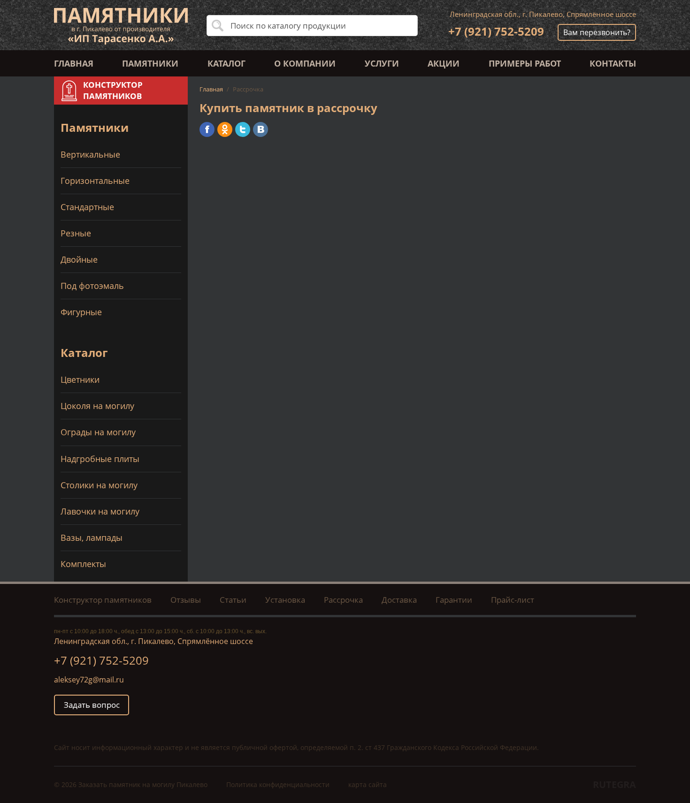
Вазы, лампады (92, 537)
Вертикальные (90, 154)
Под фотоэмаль (92, 285)
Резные (76, 233)
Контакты (613, 63)
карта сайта (367, 784)
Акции (444, 63)
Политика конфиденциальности (278, 784)
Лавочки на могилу (100, 511)
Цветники (80, 379)
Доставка (399, 600)
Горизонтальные (95, 180)
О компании (305, 63)
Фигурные (81, 312)
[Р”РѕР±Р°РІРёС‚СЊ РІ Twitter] (242, 129)
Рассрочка (343, 600)
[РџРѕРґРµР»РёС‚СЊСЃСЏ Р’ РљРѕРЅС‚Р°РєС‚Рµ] (260, 129)
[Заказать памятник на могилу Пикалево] (121, 25)
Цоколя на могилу (97, 405)
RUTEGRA (614, 784)
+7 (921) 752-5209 (496, 31)
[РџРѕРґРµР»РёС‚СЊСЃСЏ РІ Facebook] (207, 129)
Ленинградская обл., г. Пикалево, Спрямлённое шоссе (543, 14)
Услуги (382, 63)
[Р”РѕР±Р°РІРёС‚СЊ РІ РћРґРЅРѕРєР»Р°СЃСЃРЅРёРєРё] (224, 129)
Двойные (79, 259)
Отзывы (185, 600)
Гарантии (454, 600)
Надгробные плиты (100, 458)
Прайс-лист (512, 600)
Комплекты (83, 563)
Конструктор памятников (103, 600)
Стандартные (87, 206)
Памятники (150, 63)
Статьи (233, 600)
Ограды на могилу (98, 432)
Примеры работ (525, 63)
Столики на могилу (99, 485)
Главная (73, 63)
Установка (285, 600)
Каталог (226, 63)
